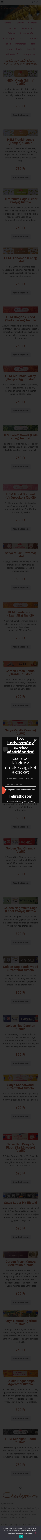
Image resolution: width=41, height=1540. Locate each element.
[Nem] (37, 1533)
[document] (20, 770)
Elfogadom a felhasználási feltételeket (21, 790)
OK (21, 1536)
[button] (36, 741)
